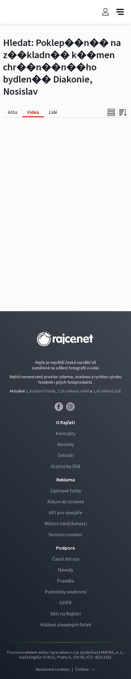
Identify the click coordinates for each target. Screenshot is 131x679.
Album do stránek (65, 501)
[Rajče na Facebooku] (60, 408)
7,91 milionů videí (73, 391)
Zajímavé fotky (65, 490)
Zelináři (66, 455)
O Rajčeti (65, 422)
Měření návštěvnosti (65, 523)
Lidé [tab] (53, 112)
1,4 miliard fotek (40, 391)
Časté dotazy (65, 559)
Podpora (65, 548)
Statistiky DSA (65, 466)
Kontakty (66, 433)
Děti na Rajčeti (65, 613)
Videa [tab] (33, 112)
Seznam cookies (65, 534)
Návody (65, 570)
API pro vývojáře (65, 512)
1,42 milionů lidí (107, 391)
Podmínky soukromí (66, 592)
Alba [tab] (12, 112)
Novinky (65, 444)
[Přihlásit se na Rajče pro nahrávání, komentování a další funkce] (105, 12)
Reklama (65, 480)
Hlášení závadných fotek (65, 624)
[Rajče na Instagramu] (71, 408)
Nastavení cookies (52, 669)
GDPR (65, 603)
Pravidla (65, 581)
